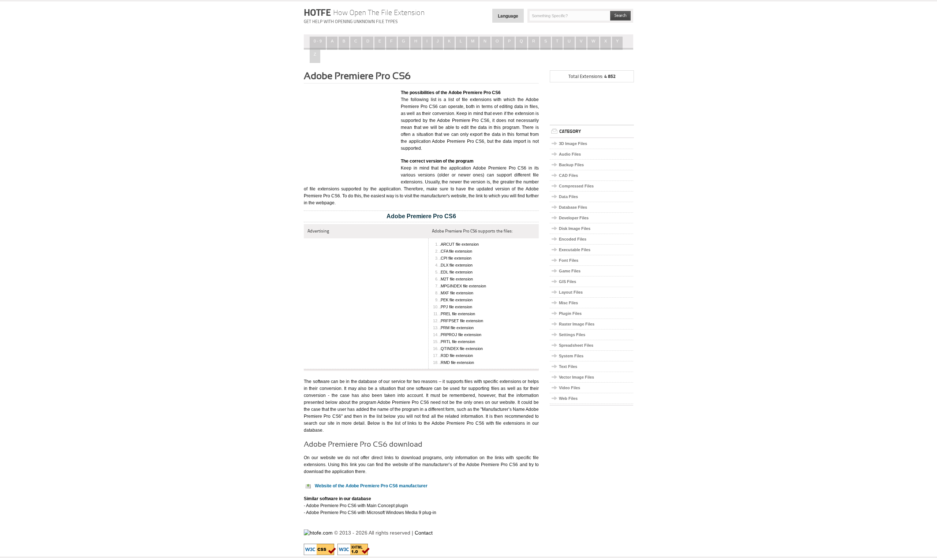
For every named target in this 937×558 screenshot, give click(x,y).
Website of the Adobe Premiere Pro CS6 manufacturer (371, 485)
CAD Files (568, 175)
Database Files (573, 207)
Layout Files (571, 292)
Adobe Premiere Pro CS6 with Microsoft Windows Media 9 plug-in (371, 512)
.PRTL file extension (457, 341)
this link (348, 464)
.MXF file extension (456, 293)
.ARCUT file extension (459, 244)
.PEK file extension (456, 300)
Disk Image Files (574, 228)
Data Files (568, 196)
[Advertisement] (349, 133)
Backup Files (571, 165)
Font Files (568, 260)
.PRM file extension (457, 328)
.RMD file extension (457, 362)
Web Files (568, 398)
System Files (571, 356)
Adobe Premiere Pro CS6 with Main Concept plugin (357, 505)
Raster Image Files (576, 324)
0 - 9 (318, 41)
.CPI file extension (455, 258)
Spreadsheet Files (576, 345)
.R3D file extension (456, 355)
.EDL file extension (456, 272)
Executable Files (574, 250)
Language (508, 15)
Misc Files (568, 303)
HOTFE (364, 12)
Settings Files (572, 334)
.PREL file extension (457, 314)
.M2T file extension (456, 279)
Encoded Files (572, 239)
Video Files (569, 388)
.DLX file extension (456, 265)
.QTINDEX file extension (461, 348)
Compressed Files (576, 186)
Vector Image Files (576, 377)
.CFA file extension (456, 251)
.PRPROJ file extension (460, 334)
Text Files (568, 366)
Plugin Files (570, 313)
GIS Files (567, 281)
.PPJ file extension (456, 307)
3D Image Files (573, 143)
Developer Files (574, 218)
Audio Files (570, 154)
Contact (424, 533)
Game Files (570, 271)
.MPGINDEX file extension (463, 286)
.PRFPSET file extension (461, 321)
